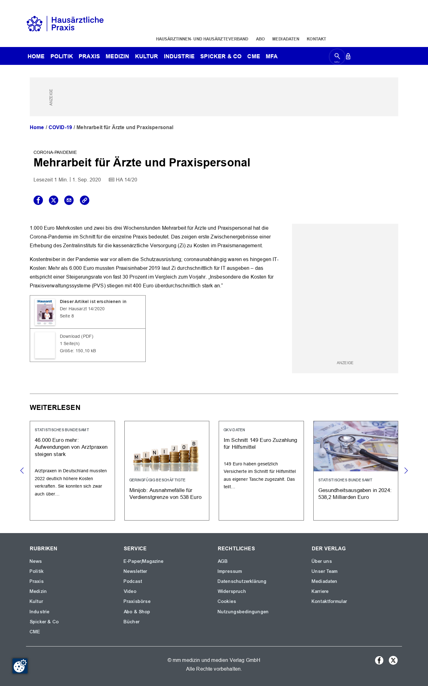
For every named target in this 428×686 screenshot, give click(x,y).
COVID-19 (60, 127)
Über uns (322, 561)
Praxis (89, 56)
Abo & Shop (137, 612)
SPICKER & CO (221, 56)
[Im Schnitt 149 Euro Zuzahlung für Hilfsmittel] (261, 470)
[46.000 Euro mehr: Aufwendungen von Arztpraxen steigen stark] (72, 470)
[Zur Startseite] (65, 23)
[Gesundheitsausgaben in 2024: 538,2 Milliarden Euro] (356, 470)
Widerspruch (232, 591)
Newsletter (136, 571)
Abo (260, 38)
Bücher (132, 622)
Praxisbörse (137, 601)
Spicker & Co (44, 622)
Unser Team (325, 571)
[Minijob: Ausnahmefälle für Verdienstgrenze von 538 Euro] (167, 470)
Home (37, 127)
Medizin (117, 56)
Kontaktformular (329, 601)
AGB (223, 561)
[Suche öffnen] (337, 57)
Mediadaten (285, 38)
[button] (406, 471)
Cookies (227, 601)
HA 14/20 (126, 179)
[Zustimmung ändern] (20, 665)
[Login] (348, 57)
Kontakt (316, 38)
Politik (61, 56)
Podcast (133, 581)
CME (253, 56)
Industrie (179, 56)
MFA (272, 56)
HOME (36, 56)
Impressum (230, 571)
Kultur (146, 56)
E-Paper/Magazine (144, 561)
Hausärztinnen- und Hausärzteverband (202, 38)
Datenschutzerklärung (242, 581)
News (36, 561)
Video (130, 591)
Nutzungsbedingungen (243, 612)
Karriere (320, 591)
